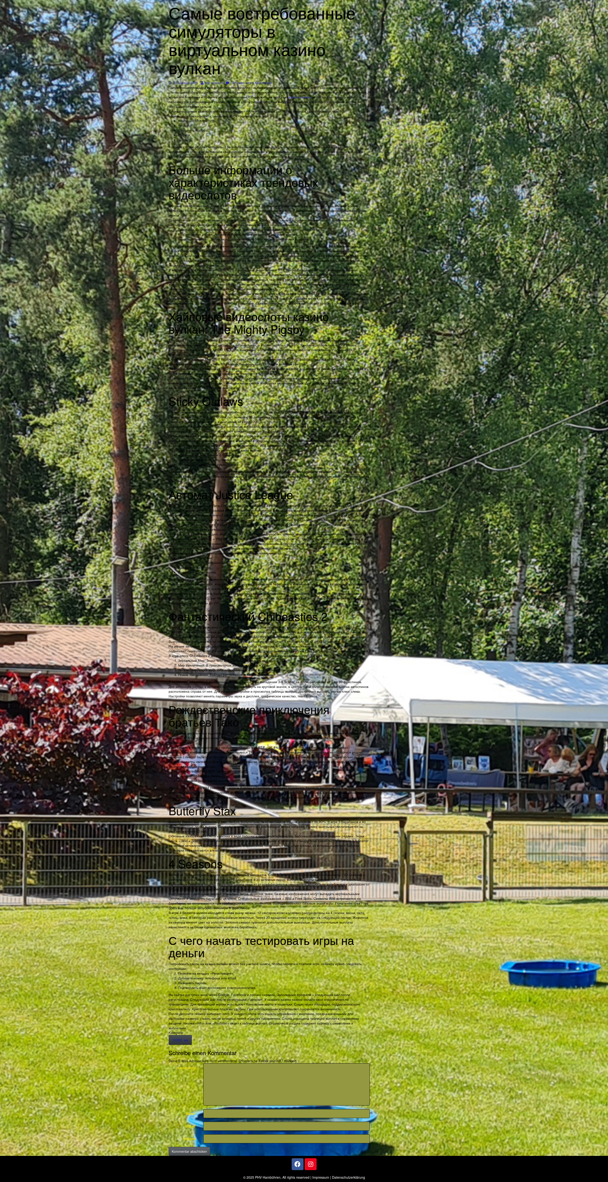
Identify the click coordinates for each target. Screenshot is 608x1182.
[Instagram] (311, 1164)
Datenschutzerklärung (348, 1177)
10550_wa (180, 1040)
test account (213, 82)
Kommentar (187, 1067)
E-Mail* (190, 1126)
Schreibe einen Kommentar (251, 82)
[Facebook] (298, 1164)
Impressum (320, 1177)
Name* (191, 1113)
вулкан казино (300, 97)
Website (189, 1138)
